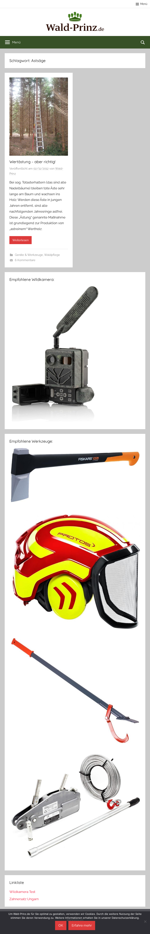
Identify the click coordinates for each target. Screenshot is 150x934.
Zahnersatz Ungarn (24, 899)
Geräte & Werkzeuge (29, 255)
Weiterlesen (20, 240)
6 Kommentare (25, 260)
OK (60, 925)
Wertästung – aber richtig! (32, 161)
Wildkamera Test (22, 892)
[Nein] (145, 921)
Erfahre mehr (82, 925)
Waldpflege (52, 255)
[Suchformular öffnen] (142, 42)
